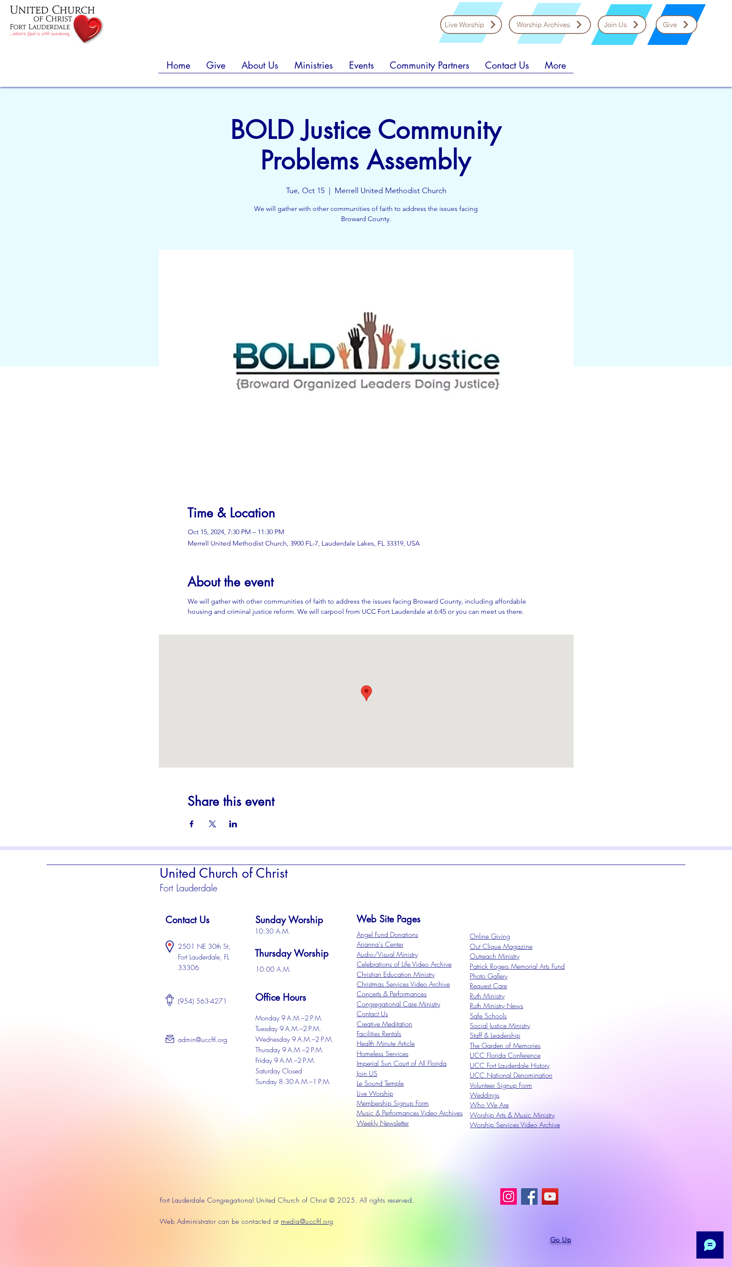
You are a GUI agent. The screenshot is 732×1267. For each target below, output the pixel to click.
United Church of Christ (224, 873)
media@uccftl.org (307, 1221)
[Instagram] (508, 1196)
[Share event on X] (212, 824)
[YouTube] (550, 1196)
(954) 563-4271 (202, 1001)
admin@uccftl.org (202, 1039)
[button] (215, 68)
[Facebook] (529, 1196)
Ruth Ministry (487, 996)
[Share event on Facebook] (192, 824)
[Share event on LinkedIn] (233, 824)
